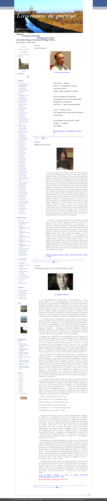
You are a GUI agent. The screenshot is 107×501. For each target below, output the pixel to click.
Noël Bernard (22, 165)
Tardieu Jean (22, 206)
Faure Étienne (22, 140)
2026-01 (21, 388)
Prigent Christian (23, 177)
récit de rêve (43, 261)
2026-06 (21, 379)
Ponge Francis (22, 173)
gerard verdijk (22, 295)
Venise (23, 313)
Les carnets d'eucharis (24, 276)
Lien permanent (57, 136)
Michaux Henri (22, 163)
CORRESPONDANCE (24, 120)
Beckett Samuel (22, 99)
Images (19, 303)
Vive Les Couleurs (23, 299)
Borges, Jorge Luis (23, 104)
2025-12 (21, 390)
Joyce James (22, 154)
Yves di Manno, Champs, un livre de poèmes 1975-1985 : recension (53, 268)
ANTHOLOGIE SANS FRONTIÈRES (45, 136)
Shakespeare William (24, 203)
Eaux (24, 335)
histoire (39, 487)
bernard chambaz (75, 136)
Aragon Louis (22, 92)
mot (36, 487)
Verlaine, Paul (22, 213)
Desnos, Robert (22, 126)
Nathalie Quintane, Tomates (42, 144)
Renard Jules (22, 189)
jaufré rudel (53, 487)
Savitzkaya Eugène (23, 201)
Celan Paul (21, 111)
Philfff (20, 363)
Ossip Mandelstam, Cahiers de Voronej (24, 345)
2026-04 (21, 383)
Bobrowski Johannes (24, 100)
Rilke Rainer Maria (23, 192)
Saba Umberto (22, 196)
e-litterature (21, 263)
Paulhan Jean (22, 166)
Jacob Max (21, 151)
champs (73, 485)
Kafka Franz (22, 156)
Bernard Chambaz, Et (40, 48)
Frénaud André (22, 144)
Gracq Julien (22, 145)
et (79, 136)
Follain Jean (22, 142)
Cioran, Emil (22, 114)
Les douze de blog (23, 278)
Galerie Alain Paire (23, 293)
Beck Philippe (22, 97)
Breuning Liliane (23, 360)
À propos (24, 71)
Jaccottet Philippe (23, 149)
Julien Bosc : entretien (24, 361)
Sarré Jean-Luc (22, 199)
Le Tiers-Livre (22, 274)
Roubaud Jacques (23, 194)
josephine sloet (22, 297)
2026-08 (21, 376)
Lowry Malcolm (22, 159)
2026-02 (21, 386)
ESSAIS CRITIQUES (23, 138)
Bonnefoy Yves (22, 102)
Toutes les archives (23, 393)
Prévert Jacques (22, 175)
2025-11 (21, 391)
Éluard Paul (21, 133)
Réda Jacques (22, 187)
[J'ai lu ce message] (105, 499)
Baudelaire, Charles (23, 95)
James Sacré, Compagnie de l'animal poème (24, 228)
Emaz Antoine (22, 135)
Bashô (20, 93)
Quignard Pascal (23, 184)
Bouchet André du (23, 107)
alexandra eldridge (23, 290)
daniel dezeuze (22, 292)
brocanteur (40, 138)
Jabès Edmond (22, 147)
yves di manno (68, 485)
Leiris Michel (22, 158)
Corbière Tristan (22, 118)
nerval (82, 136)
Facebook (46, 138)
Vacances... (21, 220)
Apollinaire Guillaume (24, 90)
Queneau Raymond (23, 182)
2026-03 (21, 384)
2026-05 (21, 381)
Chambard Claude (23, 113)
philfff (20, 343)
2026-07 (21, 377)
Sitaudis (21, 281)
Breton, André (22, 109)
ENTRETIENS (22, 137)
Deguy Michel (22, 124)
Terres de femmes (23, 283)
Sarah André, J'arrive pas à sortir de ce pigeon (24, 224)
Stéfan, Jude (22, 205)
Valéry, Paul (21, 212)
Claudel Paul (22, 116)
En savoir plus (81, 499)
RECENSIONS (22, 185)
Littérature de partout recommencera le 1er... (24, 368)
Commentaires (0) (64, 136)
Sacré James (22, 198)
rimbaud (46, 487)
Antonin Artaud (22, 88)
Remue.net (21, 279)
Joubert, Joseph (22, 152)
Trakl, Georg (22, 210)
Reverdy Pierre (22, 191)
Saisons (23, 324)
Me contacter (24, 46)
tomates (38, 261)
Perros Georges (22, 170)
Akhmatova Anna (23, 83)
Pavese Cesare (22, 168)
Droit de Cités (22, 261)
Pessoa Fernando (23, 172)
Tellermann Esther (23, 208)
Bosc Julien (21, 106)
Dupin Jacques (22, 130)
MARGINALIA (22, 161)
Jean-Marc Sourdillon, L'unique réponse (23, 354)
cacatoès (35, 138)
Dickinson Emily (22, 128)
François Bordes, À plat (24, 248)
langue (48, 261)
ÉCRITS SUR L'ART (23, 131)
